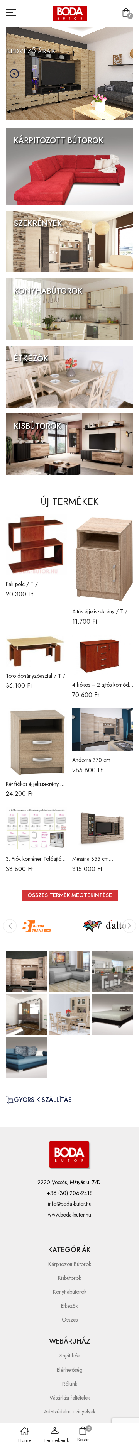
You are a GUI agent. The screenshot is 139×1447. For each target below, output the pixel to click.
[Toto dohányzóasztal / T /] (36, 651)
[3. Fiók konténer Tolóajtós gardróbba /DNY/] (36, 828)
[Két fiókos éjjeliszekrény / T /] (36, 741)
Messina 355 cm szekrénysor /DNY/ (93, 862)
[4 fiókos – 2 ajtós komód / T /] (102, 655)
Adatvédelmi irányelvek (69, 1411)
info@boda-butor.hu (70, 1204)
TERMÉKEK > (37, 87)
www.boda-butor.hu (69, 1215)
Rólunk (69, 1384)
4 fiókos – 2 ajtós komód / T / (102, 688)
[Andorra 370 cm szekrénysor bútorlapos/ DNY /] (102, 729)
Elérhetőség (70, 1370)
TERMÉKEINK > (38, 158)
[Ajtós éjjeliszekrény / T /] (102, 558)
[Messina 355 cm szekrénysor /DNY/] (102, 828)
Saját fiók (69, 1355)
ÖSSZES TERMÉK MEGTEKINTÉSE (69, 895)
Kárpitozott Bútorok (69, 1264)
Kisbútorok (69, 1278)
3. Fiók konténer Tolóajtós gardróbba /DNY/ (34, 862)
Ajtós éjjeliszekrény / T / (99, 611)
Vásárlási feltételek (69, 1397)
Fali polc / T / (22, 584)
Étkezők (69, 1306)
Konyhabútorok (69, 1292)
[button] (127, 13)
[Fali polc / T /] (36, 544)
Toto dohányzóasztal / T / (35, 676)
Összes (70, 1319)
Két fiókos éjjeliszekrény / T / (34, 787)
